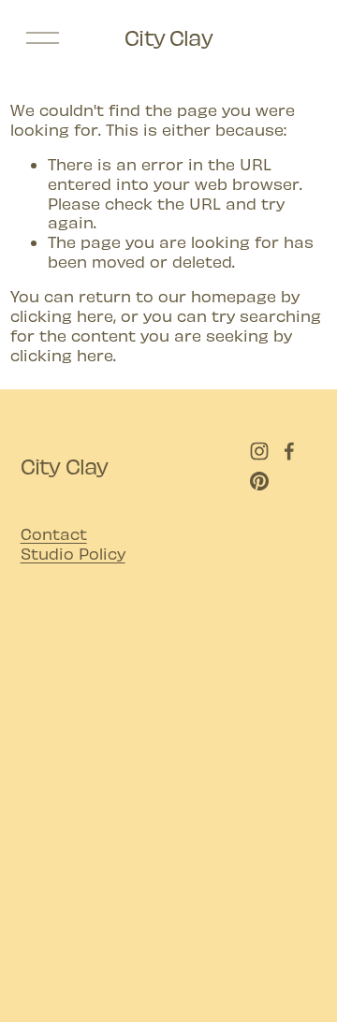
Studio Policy (73, 553)
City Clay (168, 37)
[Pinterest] (259, 481)
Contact (54, 533)
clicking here (61, 315)
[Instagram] (259, 451)
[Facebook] (289, 451)
